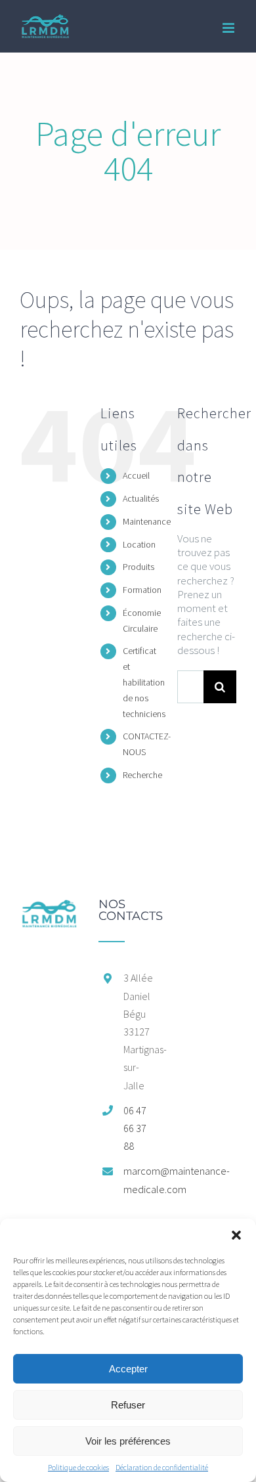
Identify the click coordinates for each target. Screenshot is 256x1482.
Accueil (136, 475)
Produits (138, 567)
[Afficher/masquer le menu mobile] (229, 28)
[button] (236, 1235)
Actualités (141, 498)
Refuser (128, 1404)
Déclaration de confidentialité (162, 1467)
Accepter (128, 1368)
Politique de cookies (78, 1467)
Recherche (142, 775)
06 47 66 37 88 (134, 1128)
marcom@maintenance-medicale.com (140, 1179)
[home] (49, 905)
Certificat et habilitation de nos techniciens (144, 682)
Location (139, 544)
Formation (142, 590)
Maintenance (147, 521)
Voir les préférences (128, 1441)
